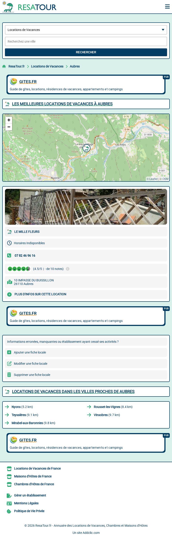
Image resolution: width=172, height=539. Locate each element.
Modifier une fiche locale (30, 363)
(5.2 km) (22, 407)
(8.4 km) (113, 407)
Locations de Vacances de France (37, 468)
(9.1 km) (25, 415)
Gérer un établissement (30, 495)
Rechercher (86, 52)
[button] (86, 147)
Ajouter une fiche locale (30, 352)
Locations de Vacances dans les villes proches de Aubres (73, 391)
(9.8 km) (33, 423)
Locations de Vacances (47, 66)
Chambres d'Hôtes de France (34, 484)
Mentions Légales (26, 503)
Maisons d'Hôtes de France (33, 476)
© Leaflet (152, 179)
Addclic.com (91, 533)
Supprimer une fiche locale (32, 375)
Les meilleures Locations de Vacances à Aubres (62, 103)
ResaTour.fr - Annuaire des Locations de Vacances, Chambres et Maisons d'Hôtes (91, 525)
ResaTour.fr (17, 66)
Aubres (75, 66)
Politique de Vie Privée (29, 511)
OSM (165, 179)
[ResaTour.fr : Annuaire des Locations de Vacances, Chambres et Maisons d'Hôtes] (30, 6)
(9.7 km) (107, 415)
